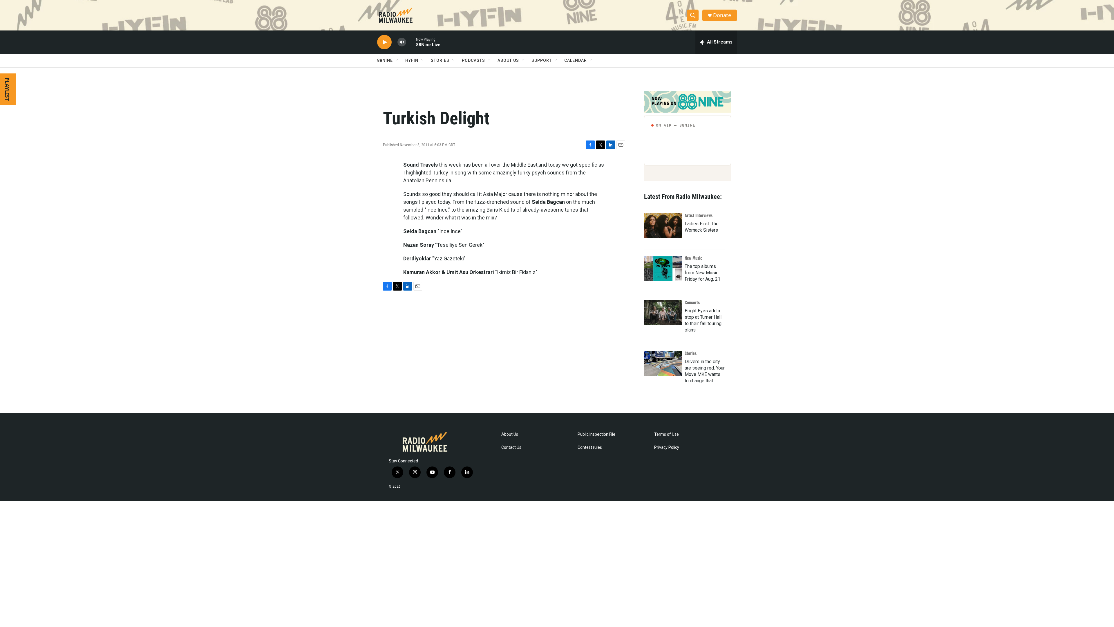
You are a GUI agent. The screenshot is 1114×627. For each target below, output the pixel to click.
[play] (384, 42)
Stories (691, 353)
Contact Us (511, 447)
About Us (509, 434)
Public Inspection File (596, 434)
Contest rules (590, 447)
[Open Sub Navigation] (397, 60)
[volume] (402, 42)
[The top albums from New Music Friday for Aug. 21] (663, 268)
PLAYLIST (7, 89)
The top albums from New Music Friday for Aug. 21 (702, 273)
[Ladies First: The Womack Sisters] (663, 225)
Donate (722, 15)
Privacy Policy (666, 447)
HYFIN (411, 60)
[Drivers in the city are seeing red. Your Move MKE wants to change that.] (663, 363)
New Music (693, 258)
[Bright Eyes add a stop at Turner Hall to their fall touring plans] (663, 312)
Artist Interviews (698, 215)
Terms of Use (666, 434)
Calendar (575, 60)
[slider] (411, 42)
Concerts (692, 302)
